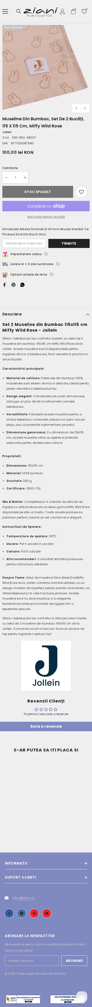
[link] (23, 827)
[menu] (5, 11)
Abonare (74, 960)
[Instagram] (21, 913)
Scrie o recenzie (46, 726)
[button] (76, 108)
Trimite (69, 243)
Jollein (7, 132)
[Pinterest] (13, 284)
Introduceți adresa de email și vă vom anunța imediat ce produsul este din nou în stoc (45, 231)
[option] (46, 69)
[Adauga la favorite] (81, 192)
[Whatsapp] (22, 284)
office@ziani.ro (24, 898)
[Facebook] (4, 284)
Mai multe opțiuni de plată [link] (46, 217)
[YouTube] (46, 913)
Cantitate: (10, 168)
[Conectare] (62, 11)
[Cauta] (18, 11)
